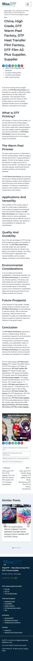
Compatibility (8, 603)
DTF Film (7, 589)
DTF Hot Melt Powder (11, 593)
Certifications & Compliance (12, 622)
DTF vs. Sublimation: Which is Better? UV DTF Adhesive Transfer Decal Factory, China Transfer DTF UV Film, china (16, 532)
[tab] (14, 547)
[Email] (12, 65)
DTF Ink (7, 591)
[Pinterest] (22, 65)
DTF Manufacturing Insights (13, 608)
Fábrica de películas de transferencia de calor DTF (15, 448)
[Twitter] (6, 65)
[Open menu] (29, 4)
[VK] (9, 65)
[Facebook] (3, 65)
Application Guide (10, 601)
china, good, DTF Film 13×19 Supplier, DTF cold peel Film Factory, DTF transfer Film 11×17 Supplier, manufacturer (8, 476)
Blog (5, 17)
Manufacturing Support (11, 620)
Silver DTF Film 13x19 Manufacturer (13, 461)
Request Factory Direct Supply (13, 632)
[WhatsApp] (15, 65)
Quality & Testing (9, 606)
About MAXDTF (9, 618)
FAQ (6, 610)
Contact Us (8, 630)
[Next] (28, 525)
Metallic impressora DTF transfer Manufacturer (16, 458)
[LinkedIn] (19, 65)
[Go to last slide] (4, 525)
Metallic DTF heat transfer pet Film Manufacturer (12, 454)
